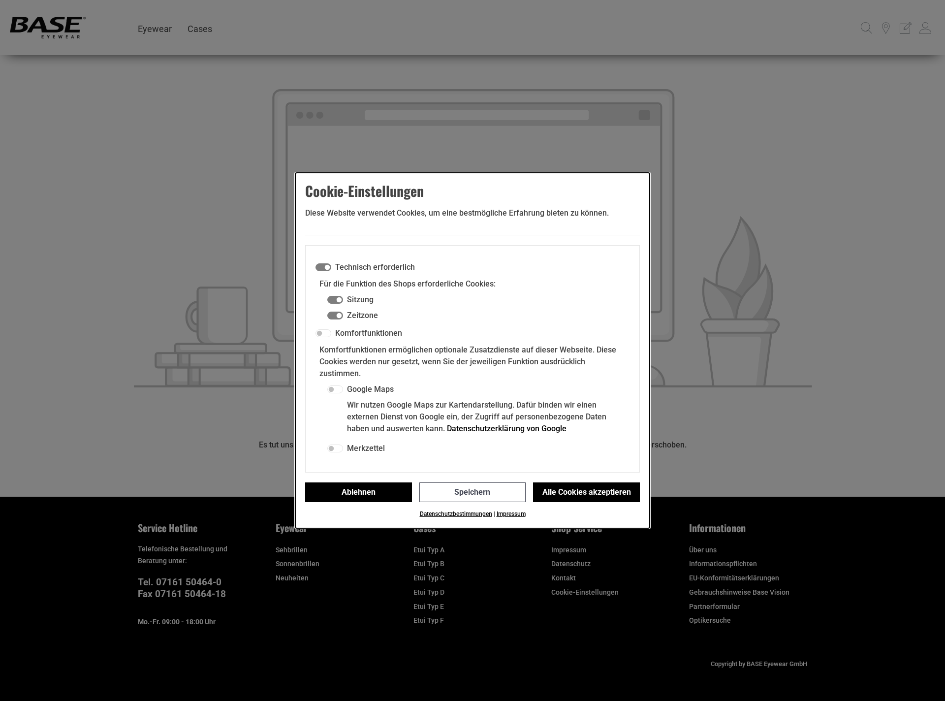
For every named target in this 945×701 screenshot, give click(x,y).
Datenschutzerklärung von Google (507, 428)
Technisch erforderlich (375, 267)
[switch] (323, 333)
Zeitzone (362, 315)
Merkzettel (366, 448)
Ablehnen (359, 492)
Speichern (472, 492)
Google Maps (370, 389)
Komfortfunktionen (368, 333)
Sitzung (360, 299)
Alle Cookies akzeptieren (586, 492)
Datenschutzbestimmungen (456, 513)
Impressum (511, 513)
